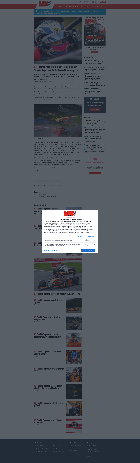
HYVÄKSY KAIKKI (91, 236)
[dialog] (70, 231)
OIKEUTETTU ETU (55, 250)
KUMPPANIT (47, 250)
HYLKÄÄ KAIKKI (80, 236)
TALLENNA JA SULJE (88, 250)
